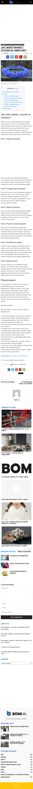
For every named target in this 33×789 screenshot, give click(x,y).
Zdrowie (3, 767)
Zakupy (3, 759)
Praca (2, 772)
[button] (31, 2)
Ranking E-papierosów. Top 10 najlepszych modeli (19, 735)
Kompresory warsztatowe (9, 762)
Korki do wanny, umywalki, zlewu (11, 764)
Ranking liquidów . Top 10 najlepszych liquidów (17, 742)
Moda (2, 769)
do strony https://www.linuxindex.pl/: (18, 356)
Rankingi (3, 757)
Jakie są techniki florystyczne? (19, 563)
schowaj (16, 88)
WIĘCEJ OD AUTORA (24, 551)
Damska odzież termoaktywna (19, 726)
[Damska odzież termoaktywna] (5, 729)
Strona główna (4, 41)
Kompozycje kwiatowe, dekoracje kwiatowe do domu (14, 44)
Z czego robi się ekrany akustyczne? (10, 647)
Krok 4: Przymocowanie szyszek (13, 102)
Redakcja (6, 53)
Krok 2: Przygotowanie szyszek (13, 98)
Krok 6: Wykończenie (10, 106)
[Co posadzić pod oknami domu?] (5, 557)
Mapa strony (16, 784)
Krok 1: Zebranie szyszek (11, 96)
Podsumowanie (6, 108)
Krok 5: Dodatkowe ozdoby (12, 104)
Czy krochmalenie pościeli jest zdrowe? (25, 382)
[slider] (5, 364)
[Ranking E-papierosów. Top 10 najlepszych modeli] (5, 736)
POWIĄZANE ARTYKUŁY (8, 551)
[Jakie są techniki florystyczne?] (5, 565)
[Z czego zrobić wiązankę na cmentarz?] (5, 573)
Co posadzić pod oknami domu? (19, 556)
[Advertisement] (16, 22)
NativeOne (16, 549)
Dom (2, 44)
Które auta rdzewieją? (7, 382)
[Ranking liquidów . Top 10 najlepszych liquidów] (5, 744)
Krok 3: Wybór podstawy (11, 100)
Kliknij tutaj (3, 360)
